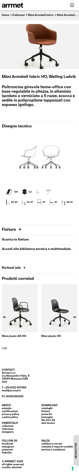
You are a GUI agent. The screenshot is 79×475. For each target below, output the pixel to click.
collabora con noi (51, 444)
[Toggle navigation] (72, 5)
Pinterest (7, 449)
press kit (46, 414)
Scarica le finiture (15, 239)
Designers (8, 432)
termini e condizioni (53, 449)
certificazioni (10, 411)
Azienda (6, 408)
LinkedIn (7, 452)
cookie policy (10, 417)
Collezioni (7, 426)
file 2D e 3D (48, 420)
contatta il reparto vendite (57, 446)
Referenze (8, 429)
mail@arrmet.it (11, 390)
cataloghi (47, 408)
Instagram (8, 446)
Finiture (9, 230)
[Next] (74, 46)
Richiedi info (11, 268)
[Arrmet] (22, 5)
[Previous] (4, 46)
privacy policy (10, 414)
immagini (47, 417)
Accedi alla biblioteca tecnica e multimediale (36, 249)
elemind (17, 467)
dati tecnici (48, 423)
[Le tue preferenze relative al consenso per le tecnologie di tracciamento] (72, 468)
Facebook (7, 444)
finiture (45, 411)
